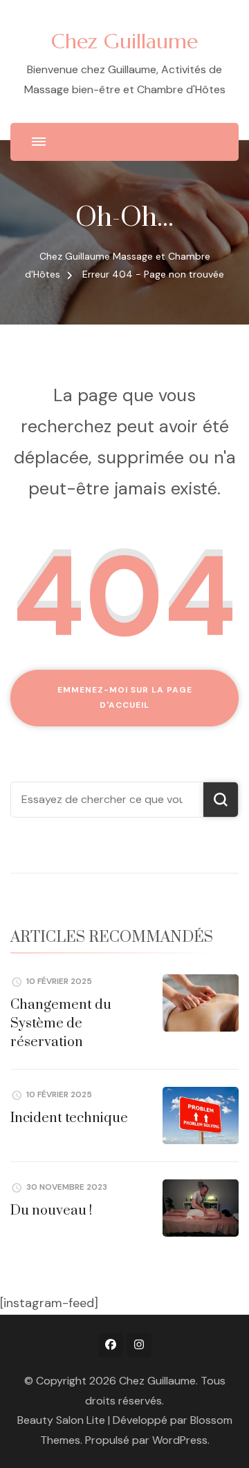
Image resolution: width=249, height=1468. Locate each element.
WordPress (180, 1440)
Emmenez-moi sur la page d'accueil (124, 697)
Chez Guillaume (124, 41)
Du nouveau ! (51, 1210)
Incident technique (69, 1118)
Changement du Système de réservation (60, 1023)
